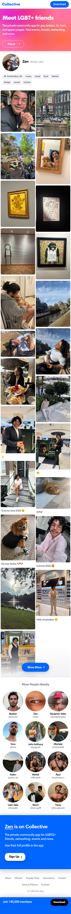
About (12, 44)
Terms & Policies (30, 884)
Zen (9, 827)
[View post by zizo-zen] (18, 111)
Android (45, 884)
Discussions (48, 878)
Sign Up (14, 857)
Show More (34, 667)
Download (59, 4)
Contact (62, 878)
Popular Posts (32, 878)
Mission (18, 878)
